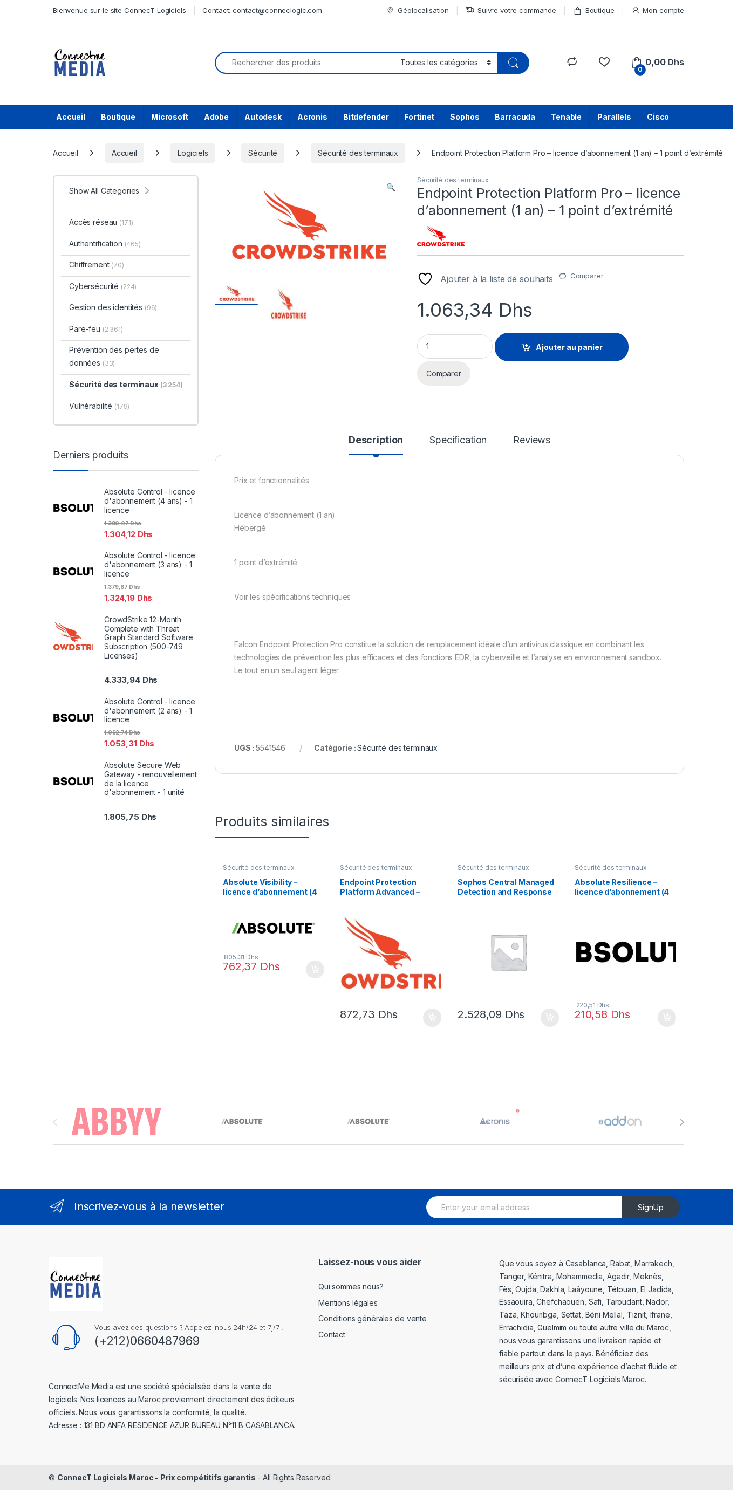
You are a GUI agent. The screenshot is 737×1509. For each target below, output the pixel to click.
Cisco (658, 116)
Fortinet (419, 116)
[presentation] (681, 1122)
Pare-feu (96, 328)
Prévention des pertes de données (114, 356)
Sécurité (262, 152)
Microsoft (169, 116)
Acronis (312, 116)
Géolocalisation (423, 10)
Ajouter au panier (569, 347)
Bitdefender (365, 116)
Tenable (566, 116)
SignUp (651, 1207)
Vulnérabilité (99, 405)
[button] (390, 187)
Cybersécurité (103, 286)
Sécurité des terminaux (358, 152)
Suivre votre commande (516, 10)
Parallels (614, 116)
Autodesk (263, 116)
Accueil (70, 116)
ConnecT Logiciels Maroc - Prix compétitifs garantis (156, 1477)
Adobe (216, 116)
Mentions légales (348, 1302)
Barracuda (515, 116)
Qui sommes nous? (351, 1286)
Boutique (600, 10)
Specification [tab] (458, 440)
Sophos (464, 116)
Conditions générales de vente (372, 1318)
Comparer (587, 275)
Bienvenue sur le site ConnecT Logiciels (119, 10)
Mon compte (663, 10)
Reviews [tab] (531, 440)
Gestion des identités (113, 307)
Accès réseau (101, 222)
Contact (331, 1334)
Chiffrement (96, 264)
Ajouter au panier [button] (311, 970)
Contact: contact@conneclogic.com (262, 10)
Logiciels (193, 152)
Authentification (105, 243)
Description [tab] (376, 440)
